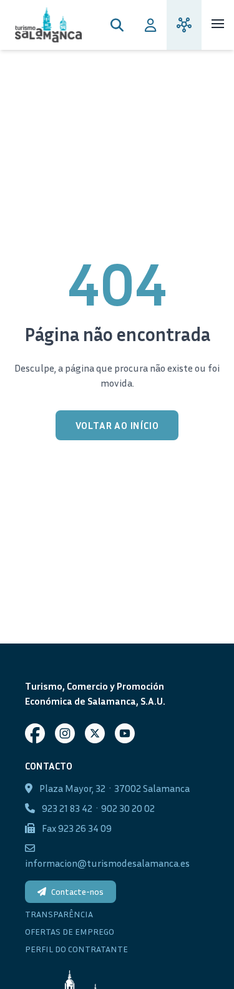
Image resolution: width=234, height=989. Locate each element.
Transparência (59, 914)
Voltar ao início (117, 425)
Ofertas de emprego (69, 931)
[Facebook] (35, 733)
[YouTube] (125, 733)
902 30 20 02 (128, 808)
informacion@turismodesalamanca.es (107, 863)
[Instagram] (65, 733)
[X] (95, 733)
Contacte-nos (77, 891)
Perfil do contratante (76, 948)
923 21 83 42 (67, 808)
